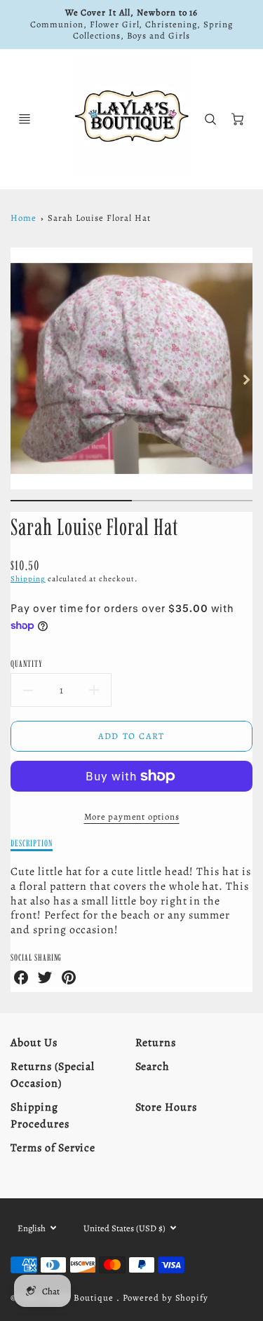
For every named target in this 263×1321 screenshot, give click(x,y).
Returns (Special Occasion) (53, 1075)
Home (23, 218)
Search (152, 1066)
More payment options (132, 816)
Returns (156, 1042)
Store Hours (166, 1107)
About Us (34, 1042)
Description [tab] (32, 842)
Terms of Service (53, 1148)
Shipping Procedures (40, 1115)
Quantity (27, 663)
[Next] (245, 379)
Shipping (28, 579)
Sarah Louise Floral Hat (99, 218)
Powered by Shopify (165, 1297)
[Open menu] (25, 119)
